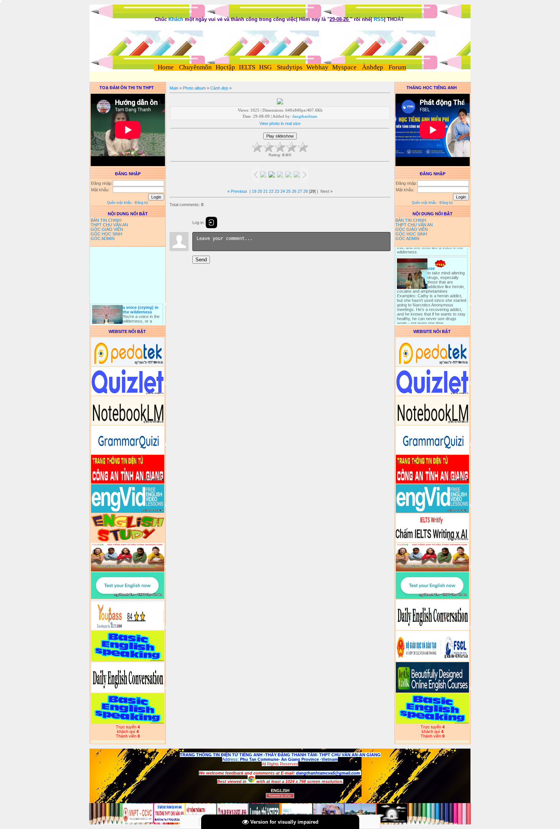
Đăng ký (141, 203)
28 (305, 191)
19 (254, 191)
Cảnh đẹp (219, 88)
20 (260, 191)
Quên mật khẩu (119, 203)
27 (300, 191)
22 (271, 191)
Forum (397, 67)
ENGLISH (280, 790)
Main (174, 88)
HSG (265, 67)
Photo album (194, 88)
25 (288, 191)
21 (265, 191)
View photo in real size (280, 123)
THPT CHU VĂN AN (109, 224)
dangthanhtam (304, 116)
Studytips (288, 67)
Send (201, 259)
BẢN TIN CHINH (106, 220)
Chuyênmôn (195, 67)
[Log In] (211, 222)
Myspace (344, 67)
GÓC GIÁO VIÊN (107, 229)
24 (282, 191)
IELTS (247, 67)
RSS (379, 19)
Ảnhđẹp (372, 67)
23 (277, 191)
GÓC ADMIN (103, 238)
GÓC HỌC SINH (106, 234)
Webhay (317, 67)
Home (166, 67)
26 (294, 191)
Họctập (225, 67)
